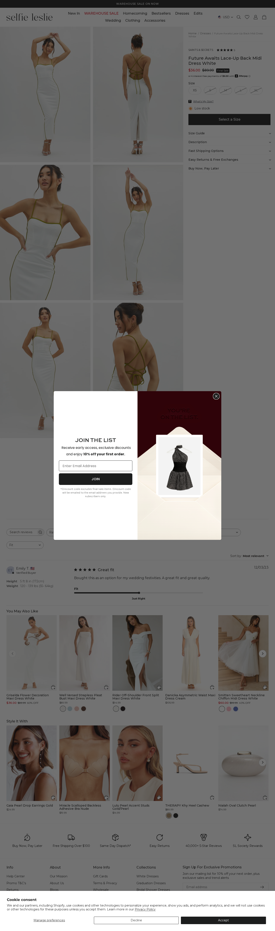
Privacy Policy (145, 909)
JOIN (96, 479)
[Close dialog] (216, 396)
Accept (223, 920)
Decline (136, 920)
